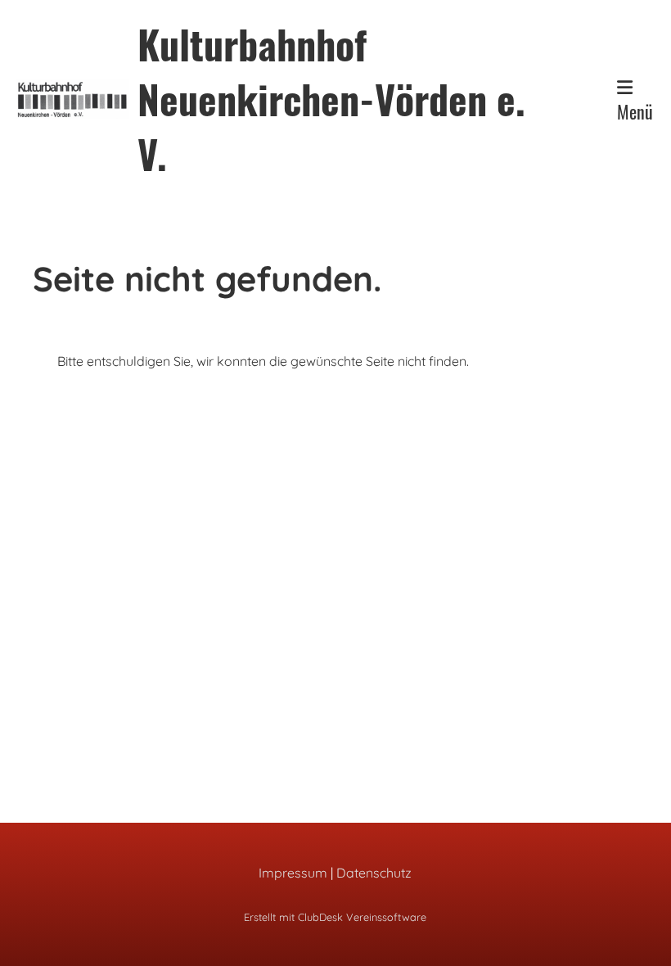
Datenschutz (374, 872)
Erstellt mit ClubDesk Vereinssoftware (335, 916)
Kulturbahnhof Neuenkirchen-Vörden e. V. (331, 99)
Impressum (293, 872)
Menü (635, 111)
